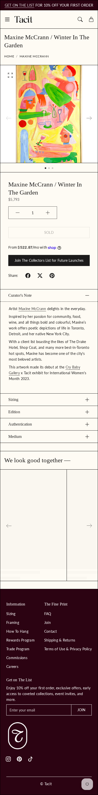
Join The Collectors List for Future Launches (49, 260)
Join (47, 622)
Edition (14, 412)
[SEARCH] (80, 19)
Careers (12, 666)
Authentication (20, 424)
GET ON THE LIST (19, 5)
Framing (12, 622)
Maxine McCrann (34, 56)
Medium (15, 436)
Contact (50, 631)
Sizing (13, 399)
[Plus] (48, 213)
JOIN (81, 710)
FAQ (47, 614)
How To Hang (17, 631)
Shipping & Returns (59, 640)
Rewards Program (20, 640)
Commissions (16, 658)
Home (9, 56)
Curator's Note (20, 295)
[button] (8, 19)
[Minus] (18, 213)
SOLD (49, 232)
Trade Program (17, 649)
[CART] (91, 19)
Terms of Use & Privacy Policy (68, 649)
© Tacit (46, 784)
